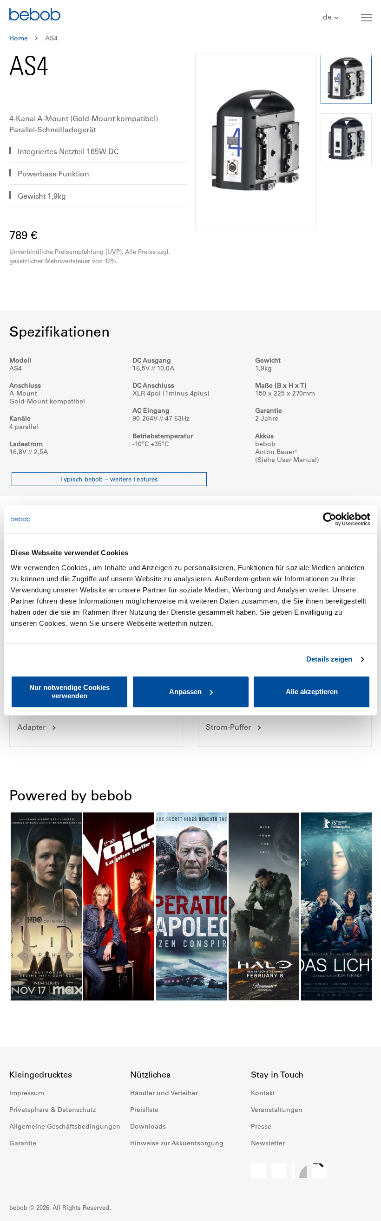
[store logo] (34, 15)
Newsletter (268, 1143)
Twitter (319, 1170)
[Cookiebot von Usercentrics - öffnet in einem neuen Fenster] (329, 519)
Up (356, 1207)
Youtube (299, 1170)
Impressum (26, 1093)
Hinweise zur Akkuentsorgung (176, 1143)
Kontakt (263, 1093)
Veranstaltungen (276, 1109)
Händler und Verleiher (164, 1093)
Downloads (148, 1126)
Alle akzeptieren (312, 691)
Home (18, 38)
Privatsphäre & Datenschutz (52, 1109)
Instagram (278, 1170)
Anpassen (185, 691)
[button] (332, 17)
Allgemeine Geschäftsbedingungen (64, 1126)
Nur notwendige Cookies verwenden (69, 691)
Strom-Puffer (228, 727)
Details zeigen (329, 659)
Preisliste (144, 1109)
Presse (261, 1126)
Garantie (22, 1143)
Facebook (258, 1170)
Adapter (31, 727)
